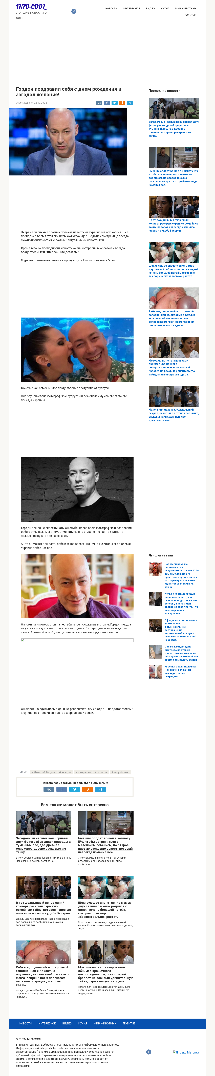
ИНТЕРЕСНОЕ (131, 8)
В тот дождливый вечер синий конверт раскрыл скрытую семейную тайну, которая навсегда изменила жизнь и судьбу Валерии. (43, 908)
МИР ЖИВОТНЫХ (185, 8)
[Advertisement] (107, 52)
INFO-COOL (30, 6)
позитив (102, 772)
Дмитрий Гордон (44, 772)
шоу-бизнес (121, 772)
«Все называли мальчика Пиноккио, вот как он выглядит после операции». (180, 671)
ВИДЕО (150, 8)
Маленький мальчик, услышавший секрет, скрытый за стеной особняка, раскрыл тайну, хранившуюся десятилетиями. (174, 415)
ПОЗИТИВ (190, 15)
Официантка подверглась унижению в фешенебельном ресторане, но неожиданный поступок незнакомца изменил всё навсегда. (181, 630)
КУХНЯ (165, 8)
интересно (84, 772)
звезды (66, 772)
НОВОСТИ (111, 8)
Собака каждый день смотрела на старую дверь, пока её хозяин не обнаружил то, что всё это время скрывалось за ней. (181, 653)
